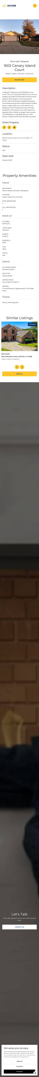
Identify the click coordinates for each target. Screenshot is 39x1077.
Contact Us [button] (19, 927)
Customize (19, 1066)
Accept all (19, 1071)
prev (17, 367)
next (22, 367)
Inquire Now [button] (19, 80)
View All (19, 374)
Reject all (19, 1061)
